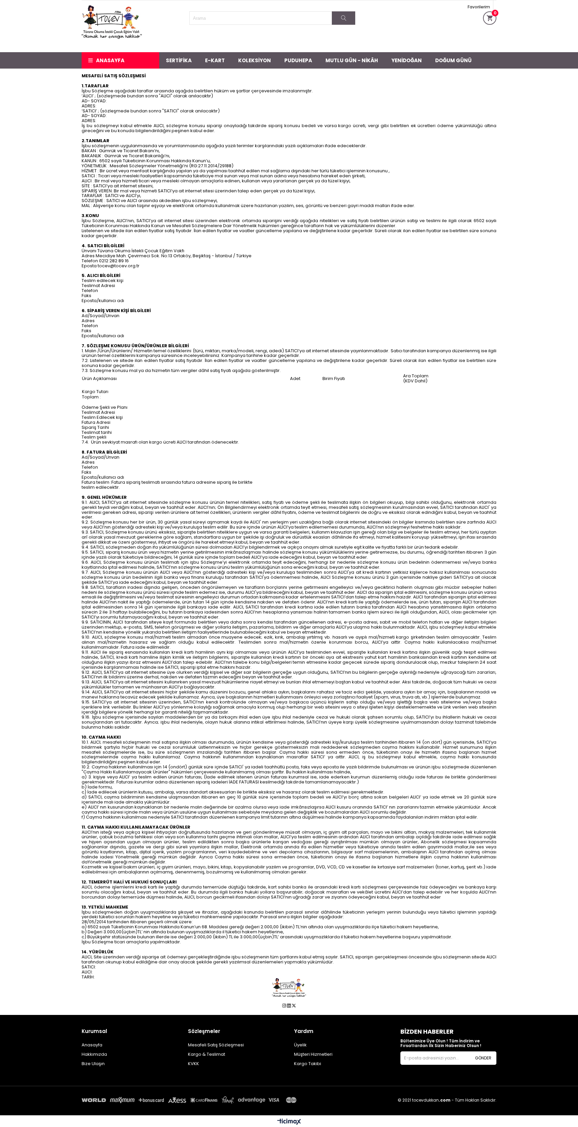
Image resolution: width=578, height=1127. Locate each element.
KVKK (193, 1063)
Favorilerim (479, 7)
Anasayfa (110, 60)
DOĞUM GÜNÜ (453, 60)
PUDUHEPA (298, 60)
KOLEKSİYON (254, 60)
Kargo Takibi (307, 1063)
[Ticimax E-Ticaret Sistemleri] (289, 1122)
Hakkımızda (94, 1054)
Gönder (483, 1058)
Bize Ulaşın (93, 1063)
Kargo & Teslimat (206, 1054)
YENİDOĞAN (406, 60)
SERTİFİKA (179, 60)
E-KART (215, 60)
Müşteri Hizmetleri (313, 1054)
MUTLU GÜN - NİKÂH (351, 60)
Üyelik (300, 1045)
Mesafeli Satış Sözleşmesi (216, 1045)
